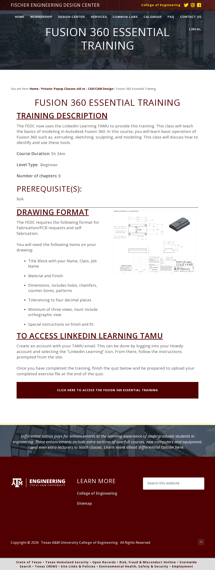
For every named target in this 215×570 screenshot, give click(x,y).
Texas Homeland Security (67, 562)
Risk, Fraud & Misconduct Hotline (147, 562)
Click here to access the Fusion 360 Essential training (107, 390)
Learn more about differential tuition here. (144, 447)
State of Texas (29, 562)
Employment (182, 566)
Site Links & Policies (78, 566)
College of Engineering (161, 5)
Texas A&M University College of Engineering (79, 542)
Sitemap (84, 503)
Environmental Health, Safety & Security (133, 566)
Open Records (104, 562)
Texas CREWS (46, 566)
